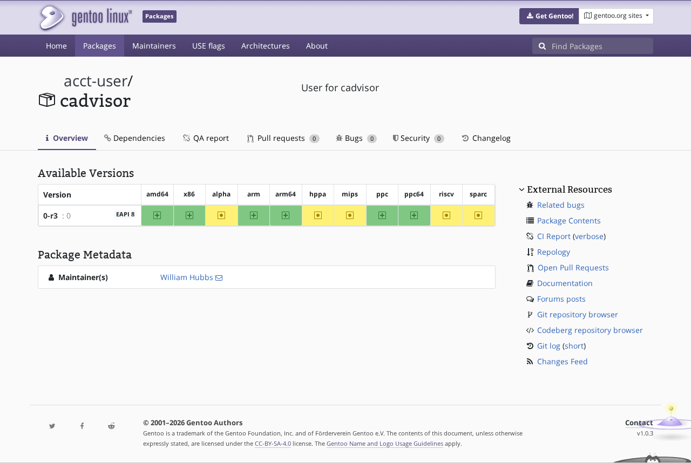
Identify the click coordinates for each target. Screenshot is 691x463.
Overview (69, 138)
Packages (99, 45)
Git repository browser (577, 314)
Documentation (565, 283)
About (317, 45)
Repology (553, 252)
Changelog (490, 138)
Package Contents (569, 220)
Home (56, 45)
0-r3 (50, 215)
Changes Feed (562, 361)
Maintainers (154, 45)
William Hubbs (186, 277)
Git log (548, 346)
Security (419, 138)
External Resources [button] (569, 189)
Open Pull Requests (573, 267)
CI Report (554, 236)
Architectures (265, 45)
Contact (639, 422)
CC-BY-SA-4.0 (273, 443)
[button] (549, 16)
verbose (589, 236)
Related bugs (561, 205)
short (574, 346)
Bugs (358, 138)
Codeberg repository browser (590, 330)
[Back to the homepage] (85, 18)
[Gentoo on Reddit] (111, 426)
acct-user (95, 81)
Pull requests (285, 138)
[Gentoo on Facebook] (81, 426)
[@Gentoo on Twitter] (52, 426)
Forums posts (561, 299)
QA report (210, 138)
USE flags (208, 45)
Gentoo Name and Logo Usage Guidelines (385, 443)
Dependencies (138, 138)
